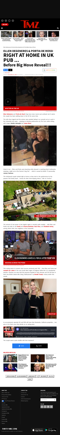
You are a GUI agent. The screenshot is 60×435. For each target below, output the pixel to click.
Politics (51, 376)
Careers (23, 396)
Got (5, 24)
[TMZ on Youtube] (9, 20)
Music (29, 379)
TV (37, 376)
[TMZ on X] (6, 20)
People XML (4, 419)
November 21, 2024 (12, 74)
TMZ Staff (7, 72)
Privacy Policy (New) (6, 394)
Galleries (4, 415)
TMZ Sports (43, 376)
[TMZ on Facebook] (2, 20)
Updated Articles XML (7, 409)
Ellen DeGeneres (21, 376)
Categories (4, 411)
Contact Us (23, 392)
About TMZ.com (5, 392)
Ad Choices (4, 398)
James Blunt (31, 376)
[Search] (58, 28)
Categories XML (5, 413)
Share (22, 346)
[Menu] (2, 28)
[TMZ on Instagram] (13, 20)
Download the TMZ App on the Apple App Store (37, 430)
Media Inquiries (24, 400)
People (3, 417)
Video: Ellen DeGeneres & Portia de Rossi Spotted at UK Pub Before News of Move (14, 111)
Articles (3, 402)
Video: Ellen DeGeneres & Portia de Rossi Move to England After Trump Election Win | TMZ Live (14, 265)
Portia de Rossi (10, 376)
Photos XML (4, 421)
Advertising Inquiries (26, 398)
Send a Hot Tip (24, 394)
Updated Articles (6, 407)
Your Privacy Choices (10, 400)
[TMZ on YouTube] (48, 406)
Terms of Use (5, 396)
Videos (3, 423)
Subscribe (54, 399)
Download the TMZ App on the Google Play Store (51, 430)
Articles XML (5, 405)
